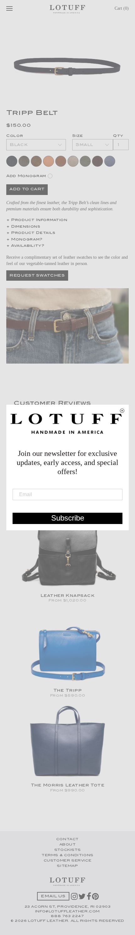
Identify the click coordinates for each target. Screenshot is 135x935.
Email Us (53, 896)
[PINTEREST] (96, 898)
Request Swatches (37, 276)
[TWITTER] (82, 898)
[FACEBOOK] (89, 898)
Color (14, 136)
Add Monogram (26, 176)
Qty (118, 136)
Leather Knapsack (67, 596)
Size (77, 136)
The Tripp (67, 691)
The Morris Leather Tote (68, 785)
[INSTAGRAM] (74, 898)
